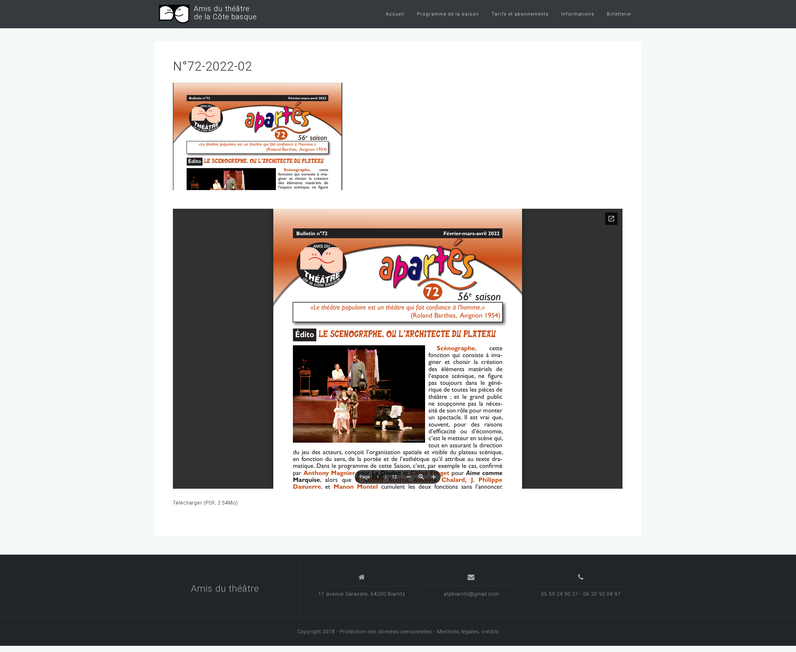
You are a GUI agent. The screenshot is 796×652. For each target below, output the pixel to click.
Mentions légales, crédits (468, 632)
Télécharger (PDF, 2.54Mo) (205, 503)
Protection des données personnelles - (388, 632)
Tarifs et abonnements (520, 14)
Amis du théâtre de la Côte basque (223, 12)
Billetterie (619, 14)
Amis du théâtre (225, 588)
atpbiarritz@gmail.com (471, 594)
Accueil (395, 14)
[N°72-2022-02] (257, 136)
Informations (578, 14)
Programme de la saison (448, 14)
